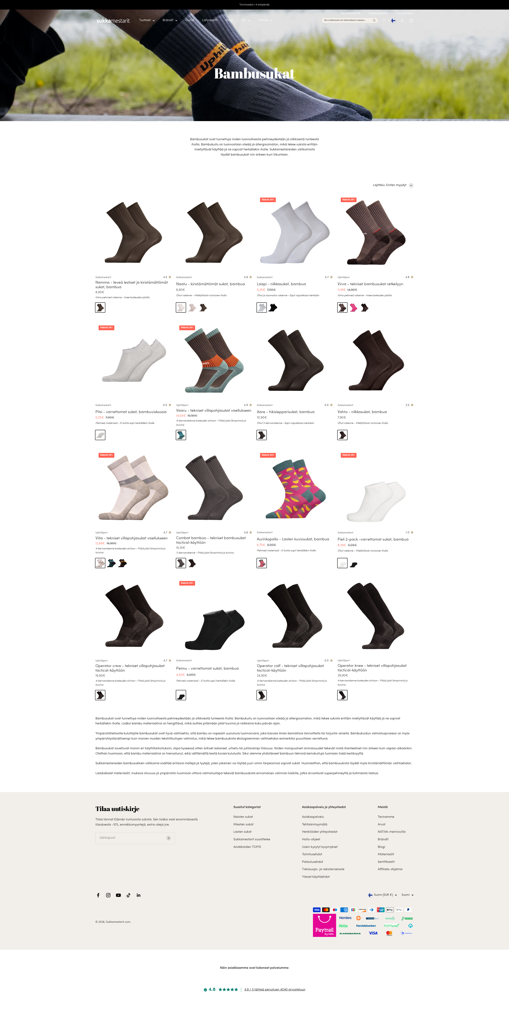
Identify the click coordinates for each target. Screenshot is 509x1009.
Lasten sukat (242, 832)
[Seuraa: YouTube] (118, 895)
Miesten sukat (243, 824)
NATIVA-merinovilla (392, 832)
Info (243, 20)
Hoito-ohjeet (311, 839)
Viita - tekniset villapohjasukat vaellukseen (131, 538)
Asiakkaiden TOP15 (247, 847)
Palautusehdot (312, 862)
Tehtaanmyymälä (314, 824)
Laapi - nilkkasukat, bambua (281, 284)
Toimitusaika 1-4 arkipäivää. (254, 5)
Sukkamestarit (103, 277)
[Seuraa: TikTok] (128, 895)
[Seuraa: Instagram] (108, 895)
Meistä (263, 20)
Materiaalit (386, 854)
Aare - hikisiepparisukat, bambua (286, 412)
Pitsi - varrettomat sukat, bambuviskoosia (131, 412)
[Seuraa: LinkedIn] (138, 895)
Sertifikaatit (386, 862)
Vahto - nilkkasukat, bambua (362, 412)
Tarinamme (386, 817)
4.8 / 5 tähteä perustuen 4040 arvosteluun (274, 989)
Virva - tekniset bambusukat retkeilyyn (370, 284)
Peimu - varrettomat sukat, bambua (207, 669)
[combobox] (348, 21)
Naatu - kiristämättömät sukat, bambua (210, 284)
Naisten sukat (243, 817)
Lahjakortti (210, 20)
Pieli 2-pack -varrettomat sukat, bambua (373, 540)
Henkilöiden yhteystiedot (319, 832)
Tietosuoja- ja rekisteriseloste (323, 869)
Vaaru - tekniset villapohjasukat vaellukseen (213, 411)
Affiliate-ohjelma (390, 869)
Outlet (189, 20)
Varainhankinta (350, 13)
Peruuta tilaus (405, 13)
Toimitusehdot (312, 854)
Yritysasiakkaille (378, 13)
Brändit (168, 20)
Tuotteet (145, 20)
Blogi (229, 20)
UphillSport (344, 277)
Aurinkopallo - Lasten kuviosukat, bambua (293, 539)
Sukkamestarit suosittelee (251, 839)
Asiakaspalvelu (313, 817)
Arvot (381, 824)
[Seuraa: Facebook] (98, 895)
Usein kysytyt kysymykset (320, 847)
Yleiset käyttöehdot (316, 877)
